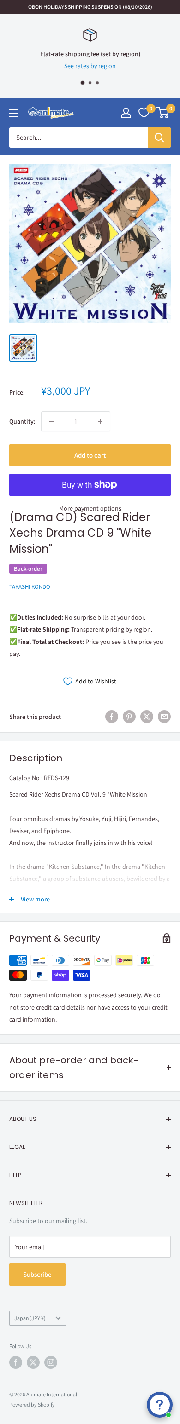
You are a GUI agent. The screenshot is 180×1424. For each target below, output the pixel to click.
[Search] (159, 137)
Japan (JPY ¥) (30, 1318)
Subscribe (37, 1274)
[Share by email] (164, 716)
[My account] (126, 113)
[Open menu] (13, 113)
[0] (163, 112)
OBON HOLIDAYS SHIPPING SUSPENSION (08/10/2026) (90, 6)
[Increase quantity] (100, 421)
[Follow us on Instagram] (50, 1362)
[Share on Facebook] (111, 716)
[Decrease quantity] (51, 421)
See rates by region (90, 66)
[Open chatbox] (160, 1405)
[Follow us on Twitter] (33, 1362)
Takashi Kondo (29, 587)
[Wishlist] (144, 113)
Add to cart (90, 455)
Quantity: (22, 421)
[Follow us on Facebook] (15, 1362)
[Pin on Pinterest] (129, 716)
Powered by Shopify (32, 1404)
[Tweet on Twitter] (146, 716)
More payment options (90, 508)
